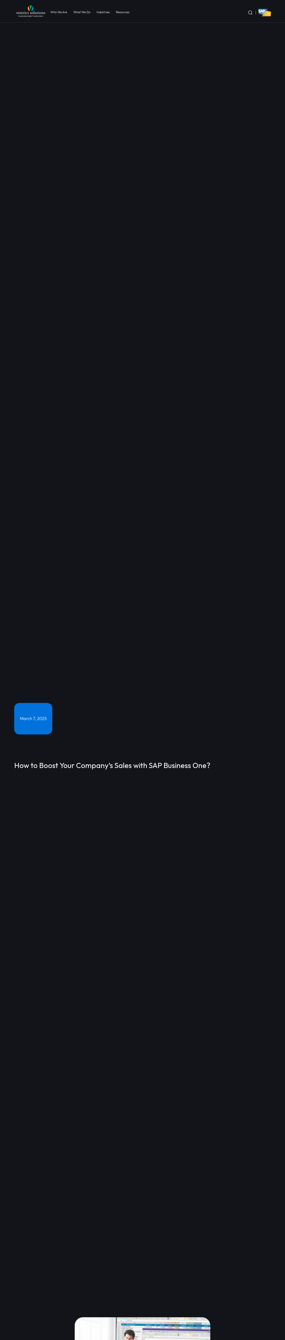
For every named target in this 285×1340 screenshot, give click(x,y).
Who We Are (59, 12)
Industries (104, 12)
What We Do (82, 12)
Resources (123, 12)
